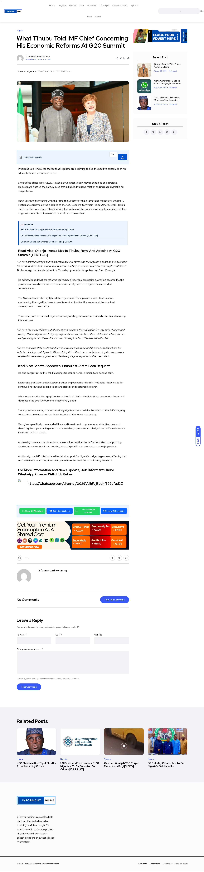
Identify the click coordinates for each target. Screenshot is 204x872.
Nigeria (62, 5)
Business (91, 5)
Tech (89, 16)
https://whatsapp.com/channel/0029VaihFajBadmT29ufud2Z (75, 483)
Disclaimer (167, 863)
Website (98, 635)
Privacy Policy (181, 863)
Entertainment (120, 5)
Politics (72, 5)
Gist (82, 5)
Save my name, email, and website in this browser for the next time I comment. (49, 679)
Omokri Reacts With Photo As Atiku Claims (167, 65)
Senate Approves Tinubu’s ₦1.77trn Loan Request (72, 366)
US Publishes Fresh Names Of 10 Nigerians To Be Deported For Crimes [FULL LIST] (59, 235)
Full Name (22, 635)
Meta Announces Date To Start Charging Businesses (167, 82)
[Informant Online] (13, 11)
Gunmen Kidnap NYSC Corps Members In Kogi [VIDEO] (47, 242)
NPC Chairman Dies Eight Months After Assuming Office (47, 229)
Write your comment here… (30, 649)
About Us (142, 863)
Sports (134, 5)
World (98, 16)
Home (52, 5)
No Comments (28, 600)
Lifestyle (104, 5)
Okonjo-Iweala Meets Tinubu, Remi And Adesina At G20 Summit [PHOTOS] (69, 253)
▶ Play (122, 157)
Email (59, 635)
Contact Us (155, 863)
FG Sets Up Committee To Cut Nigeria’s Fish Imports (166, 765)
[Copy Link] (128, 58)
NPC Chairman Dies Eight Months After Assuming (166, 99)
